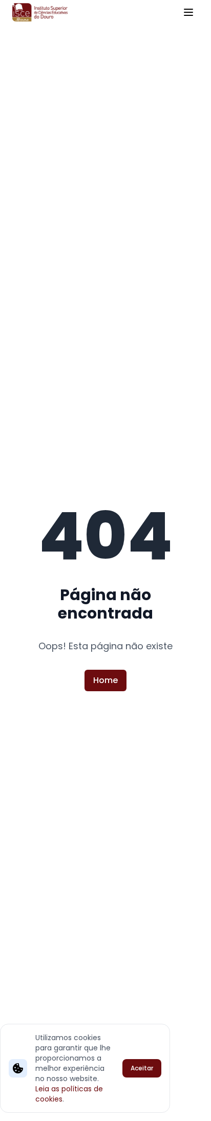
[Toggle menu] (188, 12)
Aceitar (142, 1068)
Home (105, 680)
